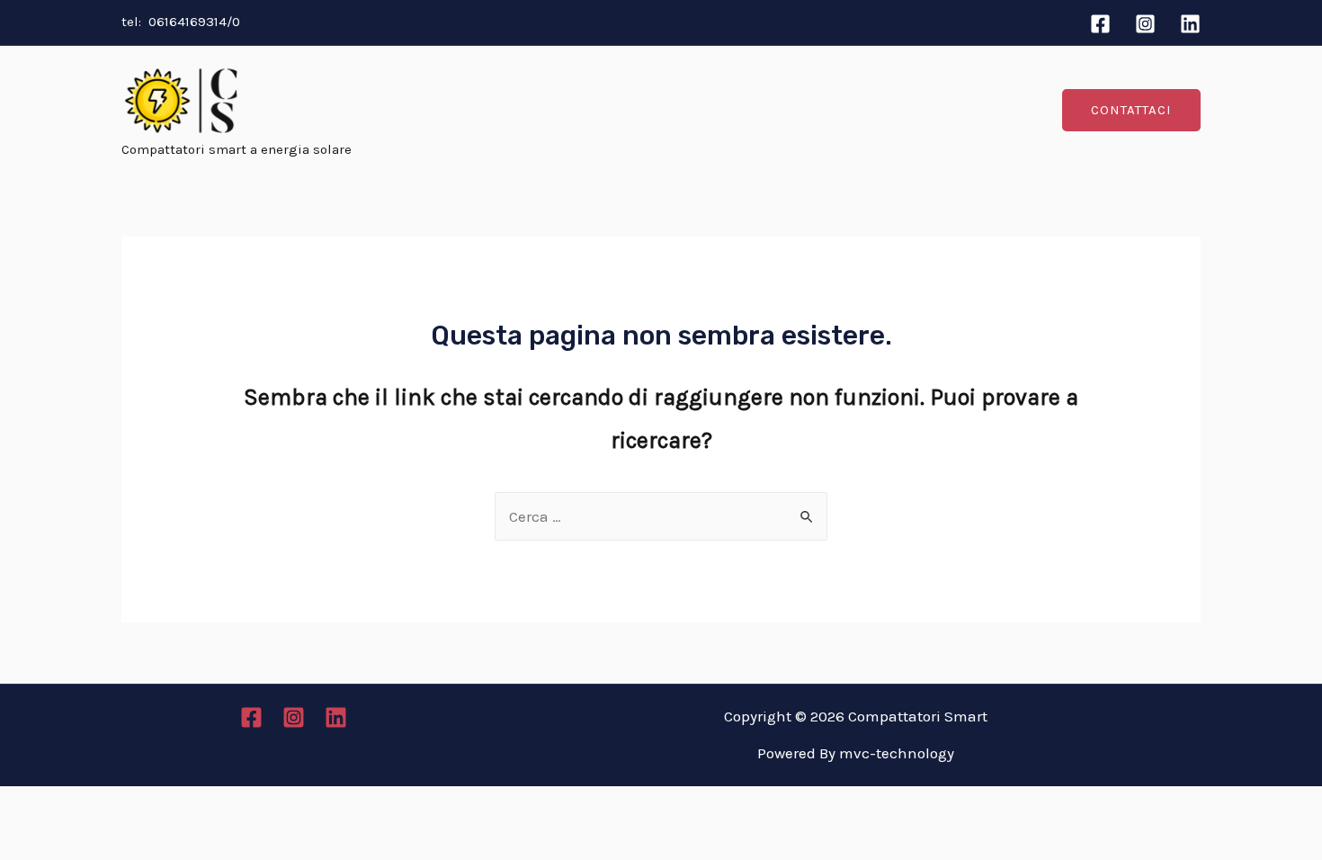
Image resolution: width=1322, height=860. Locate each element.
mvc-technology (896, 753)
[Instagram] (1145, 23)
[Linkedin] (1190, 23)
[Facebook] (1100, 23)
